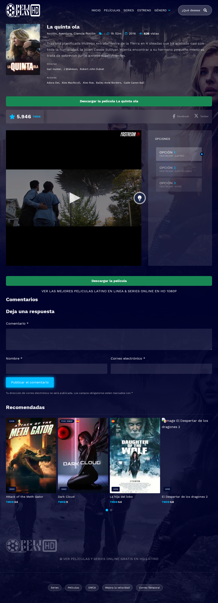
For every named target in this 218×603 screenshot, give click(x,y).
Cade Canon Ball (134, 82)
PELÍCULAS (112, 10)
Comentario (17, 323)
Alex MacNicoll (71, 82)
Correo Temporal (149, 587)
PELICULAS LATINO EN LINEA (98, 291)
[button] (107, 510)
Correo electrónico (128, 358)
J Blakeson (70, 69)
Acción (52, 33)
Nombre (14, 358)
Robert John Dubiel (92, 69)
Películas (73, 587)
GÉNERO (160, 10)
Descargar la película (109, 281)
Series (55, 587)
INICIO (96, 10)
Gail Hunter (54, 69)
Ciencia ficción (85, 33)
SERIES (128, 10)
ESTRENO (144, 10)
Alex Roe (88, 82)
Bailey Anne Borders (108, 82)
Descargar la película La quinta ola (109, 101)
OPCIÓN (171, 153)
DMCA (92, 587)
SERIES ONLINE (141, 291)
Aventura (65, 33)
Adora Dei (53, 82)
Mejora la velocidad (117, 587)
